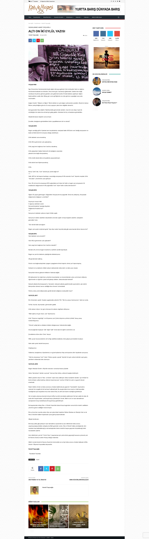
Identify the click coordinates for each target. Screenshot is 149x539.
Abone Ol (117, 31)
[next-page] (32, 531)
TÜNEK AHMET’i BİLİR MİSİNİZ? (78, 525)
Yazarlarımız (37, 23)
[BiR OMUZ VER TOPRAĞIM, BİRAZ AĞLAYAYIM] (38, 516)
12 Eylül (37, 459)
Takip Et (103, 31)
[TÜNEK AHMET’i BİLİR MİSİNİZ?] (78, 516)
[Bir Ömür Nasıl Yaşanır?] (97, 102)
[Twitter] (115, 1)
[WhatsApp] (42, 40)
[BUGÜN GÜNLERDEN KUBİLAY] (58, 516)
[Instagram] (113, 1)
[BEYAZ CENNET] (97, 91)
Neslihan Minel (106, 80)
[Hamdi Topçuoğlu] (35, 490)
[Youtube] (119, 1)
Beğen (96, 31)
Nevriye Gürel (106, 90)
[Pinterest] (38, 40)
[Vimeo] (117, 1)
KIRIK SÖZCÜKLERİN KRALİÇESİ (78, 480)
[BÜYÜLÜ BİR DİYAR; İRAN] (97, 81)
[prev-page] (29, 531)
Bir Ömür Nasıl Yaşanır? (109, 103)
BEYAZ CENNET (107, 92)
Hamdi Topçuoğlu (45, 23)
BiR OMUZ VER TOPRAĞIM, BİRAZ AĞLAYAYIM (38, 525)
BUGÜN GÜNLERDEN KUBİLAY (58, 526)
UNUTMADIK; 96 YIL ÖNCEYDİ (37, 480)
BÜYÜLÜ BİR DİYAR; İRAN (109, 82)
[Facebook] (111, 1)
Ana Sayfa (30, 23)
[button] (118, 17)
